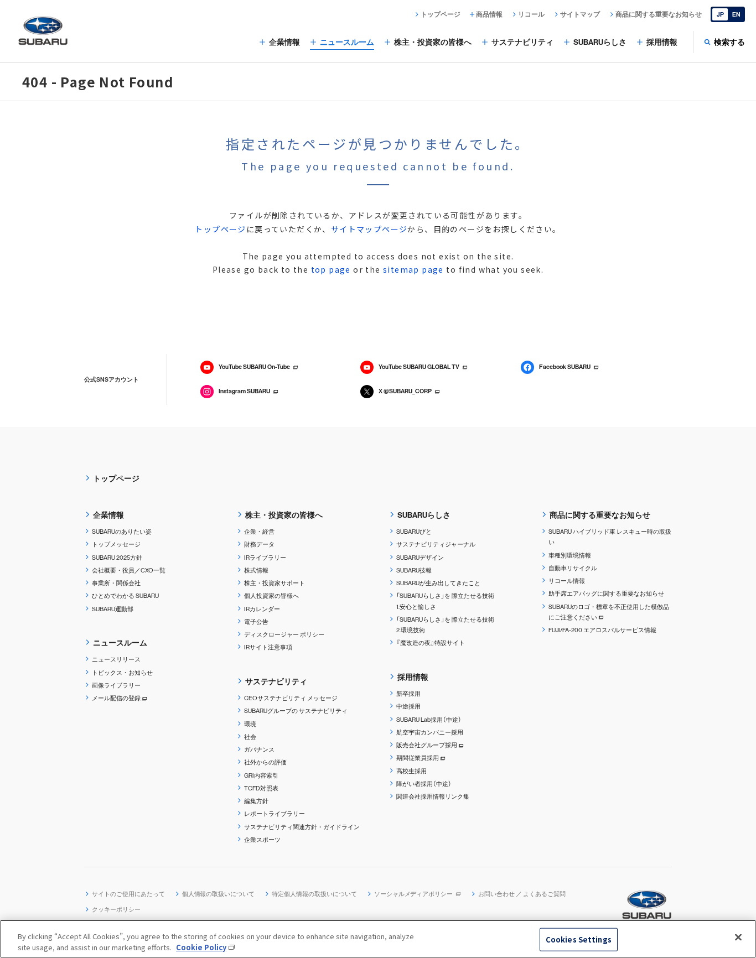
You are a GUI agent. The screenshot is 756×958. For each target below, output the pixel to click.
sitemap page (413, 269)
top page (331, 269)
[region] (378, 939)
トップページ (220, 229)
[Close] (738, 937)
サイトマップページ (369, 229)
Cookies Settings (579, 939)
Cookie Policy (201, 946)
